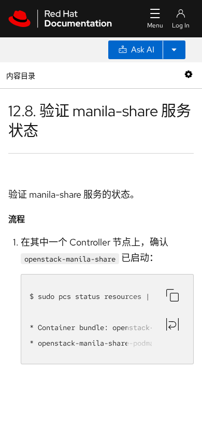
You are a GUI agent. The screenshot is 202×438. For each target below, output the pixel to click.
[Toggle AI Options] (174, 49)
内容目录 (20, 75)
